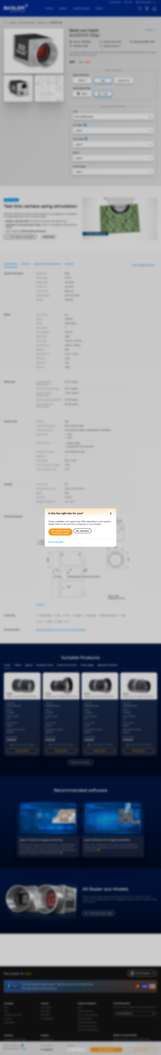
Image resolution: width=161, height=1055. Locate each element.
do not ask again (55, 542)
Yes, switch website (60, 532)
